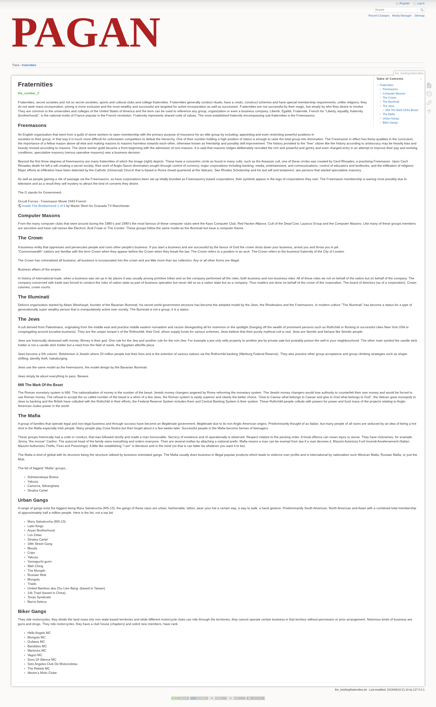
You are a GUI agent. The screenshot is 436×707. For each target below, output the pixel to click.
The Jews (388, 106)
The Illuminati (391, 101)
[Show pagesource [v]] (429, 85)
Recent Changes (379, 15)
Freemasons (390, 89)
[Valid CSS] (237, 698)
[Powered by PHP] (199, 698)
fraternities (29, 65)
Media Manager (402, 15)
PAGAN (85, 32)
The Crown (389, 97)
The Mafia (389, 114)
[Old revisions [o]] (429, 93)
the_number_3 (28, 93)
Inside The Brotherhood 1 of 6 (43, 206)
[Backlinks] (429, 102)
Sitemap (419, 15)
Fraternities (387, 85)
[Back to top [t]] (429, 111)
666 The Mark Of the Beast (401, 110)
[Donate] (180, 698)
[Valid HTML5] (218, 698)
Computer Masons (394, 93)
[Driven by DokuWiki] (256, 698)
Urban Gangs (391, 118)
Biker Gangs (390, 122)
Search (422, 9)
